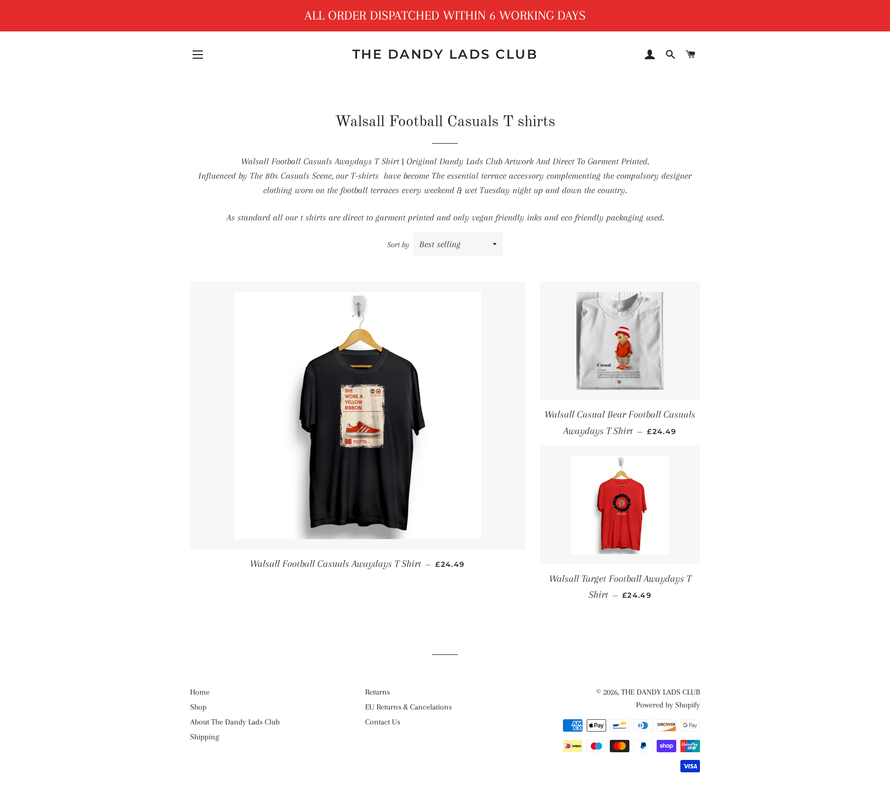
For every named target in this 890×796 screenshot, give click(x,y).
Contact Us (382, 721)
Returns (377, 692)
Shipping (204, 736)
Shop (198, 707)
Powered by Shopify (668, 705)
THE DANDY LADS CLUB (445, 54)
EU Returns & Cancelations (408, 707)
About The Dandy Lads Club (235, 721)
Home (200, 692)
